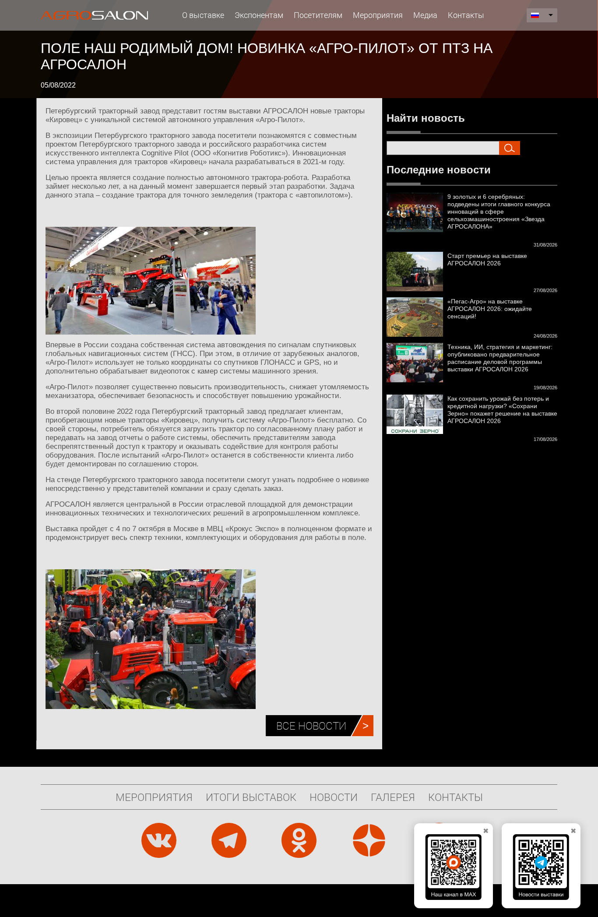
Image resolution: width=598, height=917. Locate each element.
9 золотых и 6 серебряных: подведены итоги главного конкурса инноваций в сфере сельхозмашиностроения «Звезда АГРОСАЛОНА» (498, 211)
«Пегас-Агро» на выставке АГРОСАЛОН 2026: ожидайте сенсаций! (489, 309)
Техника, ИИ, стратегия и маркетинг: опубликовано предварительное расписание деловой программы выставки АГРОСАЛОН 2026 (499, 358)
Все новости (311, 726)
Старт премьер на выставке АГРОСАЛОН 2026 (487, 259)
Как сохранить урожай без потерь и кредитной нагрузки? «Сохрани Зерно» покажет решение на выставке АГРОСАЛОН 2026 (502, 409)
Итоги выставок (251, 797)
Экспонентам (259, 15)
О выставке (203, 15)
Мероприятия (378, 15)
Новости (334, 797)
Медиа (425, 15)
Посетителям (318, 15)
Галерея (393, 797)
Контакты (466, 15)
